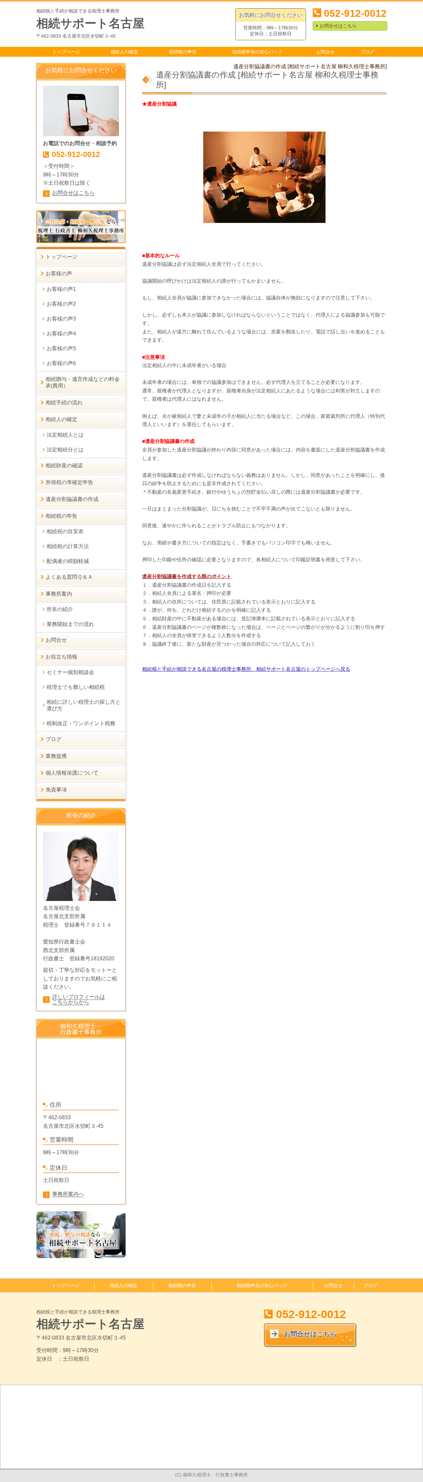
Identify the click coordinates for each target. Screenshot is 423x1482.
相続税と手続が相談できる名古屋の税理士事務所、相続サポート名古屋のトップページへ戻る (246, 669)
